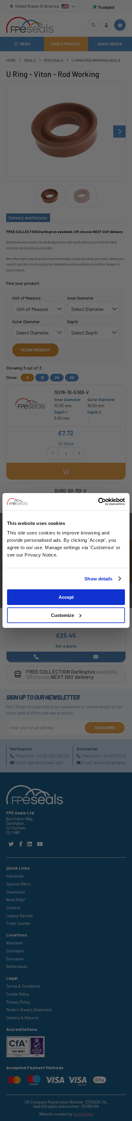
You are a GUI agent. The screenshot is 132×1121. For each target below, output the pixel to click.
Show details (98, 578)
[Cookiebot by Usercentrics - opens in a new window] (98, 502)
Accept (66, 597)
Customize (62, 615)
